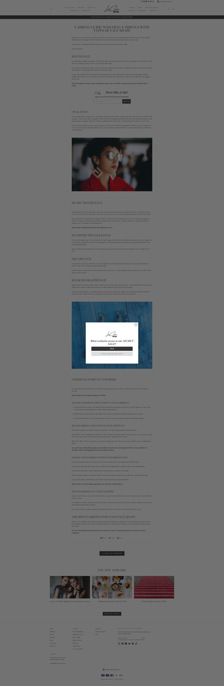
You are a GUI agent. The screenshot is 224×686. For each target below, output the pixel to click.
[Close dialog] (136, 324)
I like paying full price (112, 354)
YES (112, 349)
